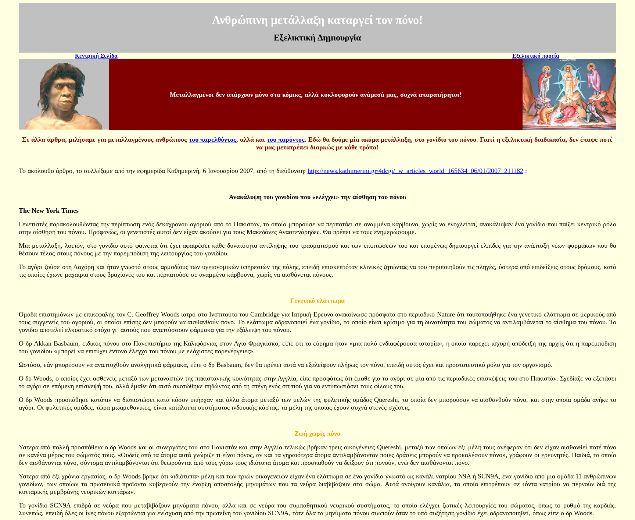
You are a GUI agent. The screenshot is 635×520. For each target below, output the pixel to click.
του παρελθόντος (212, 139)
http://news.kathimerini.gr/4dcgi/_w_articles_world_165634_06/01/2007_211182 (415, 170)
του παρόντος (286, 139)
